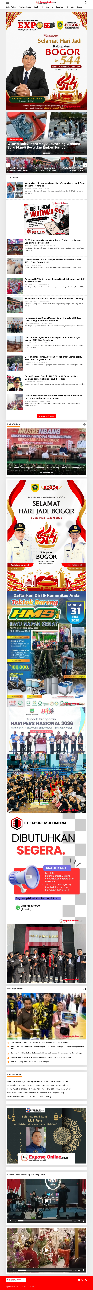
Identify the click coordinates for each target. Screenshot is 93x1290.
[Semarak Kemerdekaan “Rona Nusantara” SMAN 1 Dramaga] (29, 306)
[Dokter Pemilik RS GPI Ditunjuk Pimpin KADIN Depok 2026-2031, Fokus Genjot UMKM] (82, 267)
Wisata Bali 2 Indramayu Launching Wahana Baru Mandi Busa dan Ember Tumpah (45, 169)
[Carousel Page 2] (44, 472)
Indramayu (28, 188)
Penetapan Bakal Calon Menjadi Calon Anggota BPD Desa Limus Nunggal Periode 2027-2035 (53, 319)
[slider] (45, 1220)
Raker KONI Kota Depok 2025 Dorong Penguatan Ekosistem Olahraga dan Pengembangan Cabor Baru (47, 1048)
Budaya (31, 401)
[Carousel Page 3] (49, 153)
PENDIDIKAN (32, 284)
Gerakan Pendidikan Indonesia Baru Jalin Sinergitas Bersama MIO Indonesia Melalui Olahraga (46, 1053)
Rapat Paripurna (25, 132)
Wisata (34, 188)
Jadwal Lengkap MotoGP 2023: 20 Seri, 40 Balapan (30, 1062)
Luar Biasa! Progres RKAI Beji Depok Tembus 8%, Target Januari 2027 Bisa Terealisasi (52, 338)
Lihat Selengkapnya (46, 416)
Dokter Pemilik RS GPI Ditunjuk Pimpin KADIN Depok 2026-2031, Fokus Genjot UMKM (39, 1089)
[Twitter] (82, 1280)
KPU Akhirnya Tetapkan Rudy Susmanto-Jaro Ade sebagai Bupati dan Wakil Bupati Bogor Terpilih (45, 466)
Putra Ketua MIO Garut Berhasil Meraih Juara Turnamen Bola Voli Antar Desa (40, 1042)
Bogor (11, 132)
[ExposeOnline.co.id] (47, 2)
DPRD (16, 132)
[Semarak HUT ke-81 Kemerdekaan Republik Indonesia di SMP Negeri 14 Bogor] (84, 287)
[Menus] (7, 2)
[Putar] (10, 1221)
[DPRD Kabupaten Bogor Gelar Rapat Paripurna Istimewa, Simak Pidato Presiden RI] (32, 250)
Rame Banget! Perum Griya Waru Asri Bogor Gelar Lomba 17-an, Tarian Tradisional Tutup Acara (55, 397)
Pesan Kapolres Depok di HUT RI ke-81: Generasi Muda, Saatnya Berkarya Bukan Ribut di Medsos (52, 377)
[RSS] (85, 1280)
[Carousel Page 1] (44, 153)
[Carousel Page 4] (49, 472)
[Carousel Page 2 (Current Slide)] (46, 153)
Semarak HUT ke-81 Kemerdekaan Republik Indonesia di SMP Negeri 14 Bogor (36, 1093)
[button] (46, 1201)
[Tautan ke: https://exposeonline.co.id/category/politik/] (84, 424)
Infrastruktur (33, 343)
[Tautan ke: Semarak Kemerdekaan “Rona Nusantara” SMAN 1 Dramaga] (15, 305)
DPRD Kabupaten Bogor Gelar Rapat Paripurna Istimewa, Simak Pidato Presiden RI (45, 138)
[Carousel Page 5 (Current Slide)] (52, 472)
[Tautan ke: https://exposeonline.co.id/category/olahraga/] (84, 989)
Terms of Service (28, 1287)
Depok (27, 265)
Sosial (36, 401)
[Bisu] (79, 1221)
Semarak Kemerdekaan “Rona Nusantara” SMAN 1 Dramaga (18, 169)
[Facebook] (78, 1280)
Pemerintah (32, 362)
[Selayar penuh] (83, 1221)
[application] (46, 1201)
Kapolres (32, 381)
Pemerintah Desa (34, 323)
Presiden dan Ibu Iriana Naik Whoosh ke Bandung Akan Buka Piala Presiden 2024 (41, 1057)
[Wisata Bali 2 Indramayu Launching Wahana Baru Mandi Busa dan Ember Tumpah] (31, 193)
